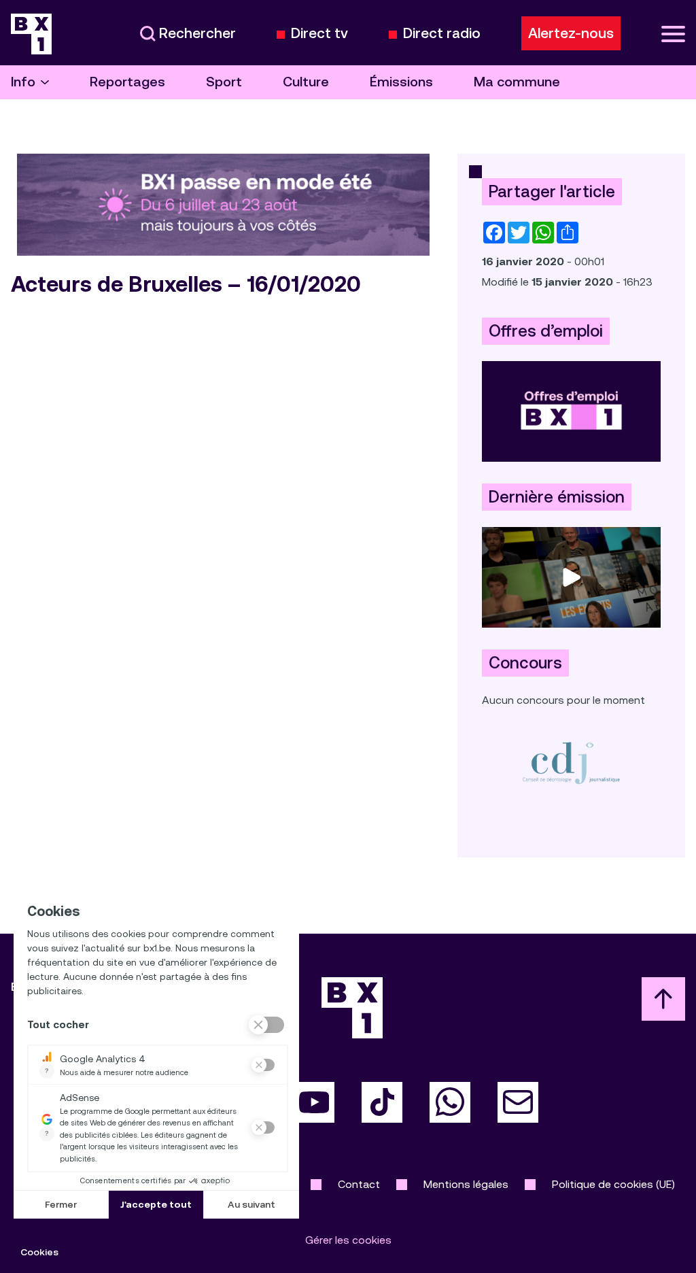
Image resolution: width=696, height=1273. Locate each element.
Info (23, 82)
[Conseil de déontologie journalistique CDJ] (571, 763)
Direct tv (319, 34)
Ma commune (517, 82)
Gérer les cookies (348, 1240)
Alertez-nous (571, 33)
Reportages (127, 82)
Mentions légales (465, 1184)
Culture (306, 82)
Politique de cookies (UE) (613, 1184)
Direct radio (442, 34)
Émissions (401, 82)
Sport (224, 82)
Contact (359, 1184)
